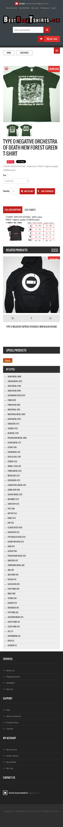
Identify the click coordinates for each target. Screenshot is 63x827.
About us (10, 670)
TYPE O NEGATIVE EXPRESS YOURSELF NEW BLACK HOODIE (31, 326)
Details (50, 318)
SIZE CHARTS (30, 210)
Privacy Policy (12, 722)
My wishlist (11, 762)
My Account (11, 8)
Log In (54, 8)
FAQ (8, 710)
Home (9, 52)
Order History (12, 755)
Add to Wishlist (31, 318)
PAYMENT (10, 683)
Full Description (13, 210)
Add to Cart (12, 318)
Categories (24, 52)
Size (4, 175)
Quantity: (6, 191)
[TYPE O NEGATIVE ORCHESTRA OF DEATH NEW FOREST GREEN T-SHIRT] (13, 130)
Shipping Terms (13, 676)
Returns (9, 689)
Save (12, 162)
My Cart (35, 8)
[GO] (47, 30)
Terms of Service (13, 716)
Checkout (44, 8)
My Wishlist (24, 8)
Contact (9, 728)
